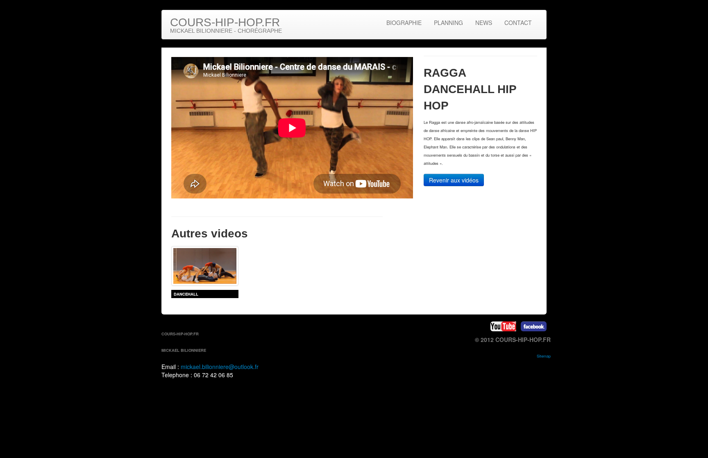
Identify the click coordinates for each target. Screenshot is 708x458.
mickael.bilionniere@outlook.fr (220, 366)
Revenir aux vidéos (454, 180)
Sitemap (544, 356)
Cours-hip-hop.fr (226, 25)
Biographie (404, 22)
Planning (448, 22)
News (483, 22)
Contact (518, 22)
